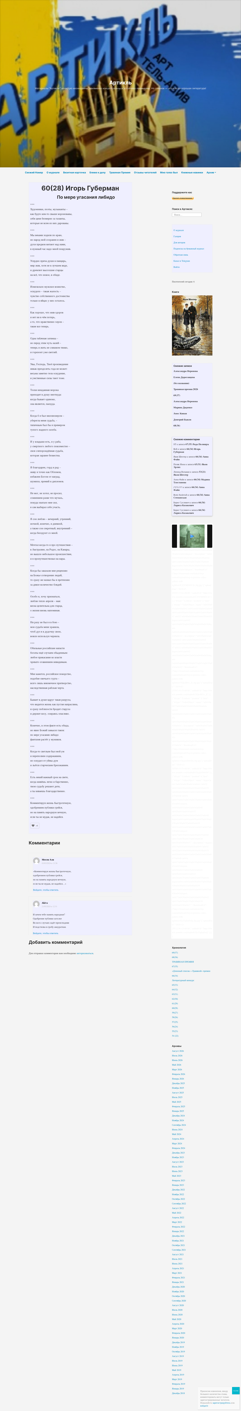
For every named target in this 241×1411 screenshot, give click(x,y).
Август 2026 (178, 1050)
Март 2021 (177, 1272)
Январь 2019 (178, 1388)
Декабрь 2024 (178, 1115)
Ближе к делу (98, 172)
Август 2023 (178, 1161)
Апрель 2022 (178, 1217)
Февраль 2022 (178, 1226)
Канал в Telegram (181, 260)
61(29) (175, 1003)
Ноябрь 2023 (178, 1157)
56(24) (175, 1026)
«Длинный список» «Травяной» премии (191, 970)
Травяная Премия (119, 172)
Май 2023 (176, 1175)
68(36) (176, 425)
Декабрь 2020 (178, 1286)
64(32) (175, 989)
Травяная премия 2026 (185, 389)
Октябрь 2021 (178, 1245)
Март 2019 (177, 1379)
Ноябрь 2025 (178, 1087)
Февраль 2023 (178, 1180)
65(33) (175, 984)
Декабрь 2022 (178, 1189)
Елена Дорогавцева (184, 377)
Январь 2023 (178, 1184)
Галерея (177, 236)
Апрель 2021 (178, 1268)
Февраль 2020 (178, 1332)
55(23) (175, 1031)
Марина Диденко (182, 407)
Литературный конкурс (183, 980)
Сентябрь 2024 (179, 1124)
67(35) (175, 966)
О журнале (53, 172)
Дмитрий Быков (182, 419)
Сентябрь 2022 (179, 1203)
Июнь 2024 (177, 1129)
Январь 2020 (178, 1337)
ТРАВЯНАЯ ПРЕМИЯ (183, 961)
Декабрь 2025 (178, 1083)
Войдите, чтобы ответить (45, 889)
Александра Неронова (185, 371)
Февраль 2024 (178, 1148)
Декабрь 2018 (178, 1393)
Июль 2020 (177, 1309)
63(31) (175, 994)
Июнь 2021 (177, 1263)
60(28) (175, 1007)
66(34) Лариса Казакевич (189, 504)
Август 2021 (178, 1254)
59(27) (175, 1012)
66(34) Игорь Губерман (187, 450)
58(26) (175, 1017)
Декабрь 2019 (178, 1342)
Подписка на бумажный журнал (188, 248)
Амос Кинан (180, 413)
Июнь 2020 (177, 1314)
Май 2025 (176, 1101)
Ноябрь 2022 (178, 1194)
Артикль (120, 82)
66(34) (175, 975)
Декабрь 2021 (178, 1235)
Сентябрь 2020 (179, 1300)
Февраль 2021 (178, 1277)
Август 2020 (178, 1305)
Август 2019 (178, 1356)
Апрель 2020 (178, 1323)
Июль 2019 (177, 1360)
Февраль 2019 (178, 1383)
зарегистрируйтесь (221, 1402)
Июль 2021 (177, 1258)
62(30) (175, 998)
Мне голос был (169, 172)
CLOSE (235, 1391)
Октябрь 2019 (178, 1351)
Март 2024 (177, 1143)
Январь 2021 (178, 1282)
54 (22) (175, 1035)
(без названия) (181, 383)
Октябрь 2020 (178, 1296)
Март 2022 (177, 1222)
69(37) (176, 395)
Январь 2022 (178, 1231)
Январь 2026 (178, 1078)
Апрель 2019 (178, 1374)
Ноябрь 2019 (178, 1346)
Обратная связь (180, 254)
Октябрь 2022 (178, 1198)
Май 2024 (176, 1134)
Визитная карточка (74, 172)
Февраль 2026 (178, 1074)
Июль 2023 (177, 1166)
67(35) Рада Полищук (197, 444)
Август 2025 (178, 1092)
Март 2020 (177, 1328)
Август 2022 (178, 1208)
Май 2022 (176, 1212)
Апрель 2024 (178, 1138)
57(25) (175, 1021)
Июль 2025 (177, 1097)
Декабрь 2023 (178, 1152)
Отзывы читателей (145, 172)
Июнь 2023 (177, 1171)
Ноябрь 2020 (178, 1291)
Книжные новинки (192, 172)
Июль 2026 (177, 1055)
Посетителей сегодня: (182, 281)
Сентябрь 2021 (179, 1249)
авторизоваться (85, 953)
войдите (204, 1405)
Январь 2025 (178, 1110)
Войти (176, 266)
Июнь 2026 (177, 1060)
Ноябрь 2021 (178, 1240)
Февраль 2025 (178, 1106)
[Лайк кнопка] (33, 826)
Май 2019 (176, 1369)
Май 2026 (176, 1064)
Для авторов (179, 242)
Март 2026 (177, 1069)
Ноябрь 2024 (178, 1120)
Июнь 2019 (177, 1365)
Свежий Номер (34, 172)
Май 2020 (176, 1319)
